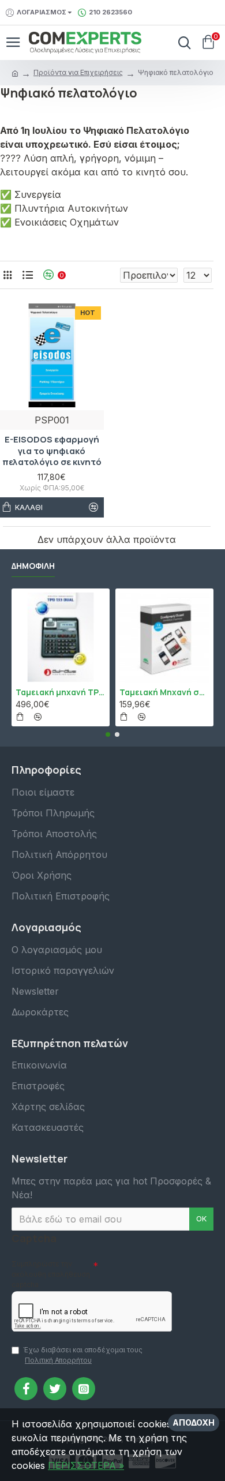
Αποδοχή (193, 1422)
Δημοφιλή (33, 566)
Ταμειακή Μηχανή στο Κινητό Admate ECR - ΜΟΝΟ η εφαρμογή (164, 692)
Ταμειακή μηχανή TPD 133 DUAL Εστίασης (61, 692)
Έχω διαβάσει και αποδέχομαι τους (82, 1354)
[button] (108, 734)
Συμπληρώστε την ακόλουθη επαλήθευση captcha (51, 1274)
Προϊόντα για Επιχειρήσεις (78, 72)
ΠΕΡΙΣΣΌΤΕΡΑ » (86, 1465)
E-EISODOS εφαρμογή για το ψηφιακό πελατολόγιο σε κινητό (52, 451)
